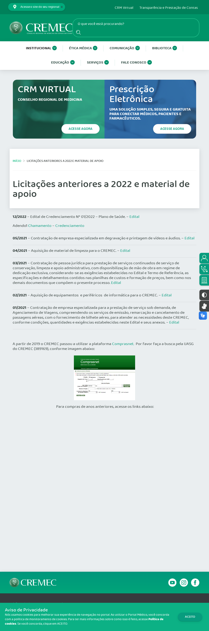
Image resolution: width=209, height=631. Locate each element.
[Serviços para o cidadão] (204, 258)
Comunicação (122, 48)
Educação (60, 63)
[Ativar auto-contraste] (204, 295)
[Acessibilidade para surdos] (204, 306)
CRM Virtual (124, 8)
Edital (134, 217)
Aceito (190, 616)
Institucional (38, 48)
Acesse (80, 129)
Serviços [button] (95, 63)
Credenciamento (69, 226)
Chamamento (39, 226)
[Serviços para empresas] (204, 280)
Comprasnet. (123, 344)
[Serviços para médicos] (204, 269)
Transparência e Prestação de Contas (168, 8)
